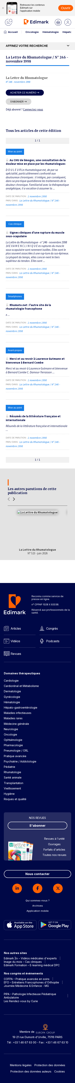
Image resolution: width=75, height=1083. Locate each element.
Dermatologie (12, 691)
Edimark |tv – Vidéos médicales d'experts (30, 958)
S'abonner (17, 101)
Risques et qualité (15, 799)
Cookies (59, 1071)
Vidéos (15, 641)
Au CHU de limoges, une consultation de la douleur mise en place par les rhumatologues (36, 162)
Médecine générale (16, 723)
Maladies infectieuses (17, 712)
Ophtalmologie (13, 739)
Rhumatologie (12, 772)
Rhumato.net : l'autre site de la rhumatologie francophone (28, 307)
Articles (16, 628)
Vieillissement (12, 788)
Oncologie (32, 31)
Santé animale (13, 777)
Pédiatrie (9, 766)
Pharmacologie (13, 745)
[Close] (3, 8)
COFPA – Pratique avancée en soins (26, 979)
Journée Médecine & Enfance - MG (26, 985)
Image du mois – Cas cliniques (23, 961)
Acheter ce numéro (23, 92)
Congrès (52, 628)
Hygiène (9, 793)
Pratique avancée (15, 756)
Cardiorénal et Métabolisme (21, 686)
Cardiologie (11, 680)
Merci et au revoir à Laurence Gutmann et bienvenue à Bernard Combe (35, 360)
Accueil (13, 31)
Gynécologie (12, 696)
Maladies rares (13, 718)
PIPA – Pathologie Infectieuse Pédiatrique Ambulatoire (30, 995)
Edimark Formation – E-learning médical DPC (32, 965)
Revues (16, 654)
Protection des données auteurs (30, 1071)
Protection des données (49, 1065)
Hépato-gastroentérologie (20, 707)
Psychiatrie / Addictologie (20, 761)
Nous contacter (37, 874)
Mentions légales (21, 1065)
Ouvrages (54, 844)
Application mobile (38, 910)
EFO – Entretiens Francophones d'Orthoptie (31, 982)
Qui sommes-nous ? (38, 900)
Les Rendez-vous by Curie (21, 1001)
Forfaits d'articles (54, 849)
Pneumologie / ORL (16, 750)
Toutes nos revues (54, 854)
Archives (37, 905)
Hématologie (50, 31)
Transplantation (13, 783)
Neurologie (11, 729)
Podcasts (52, 641)
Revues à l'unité (54, 838)
